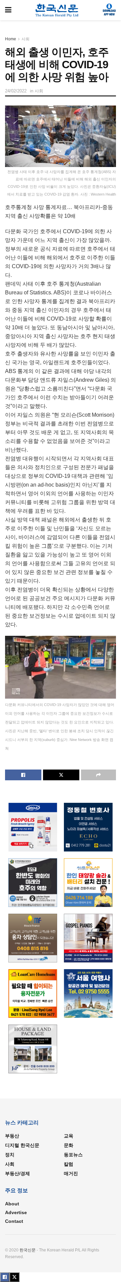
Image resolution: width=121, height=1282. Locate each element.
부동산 (12, 1136)
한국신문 (27, 1250)
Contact (14, 1221)
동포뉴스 (73, 1154)
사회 (26, 39)
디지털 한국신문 (22, 1145)
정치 (9, 1154)
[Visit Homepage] (57, 10)
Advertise (16, 1212)
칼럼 (68, 1164)
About (12, 1203)
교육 (68, 1136)
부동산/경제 (17, 1173)
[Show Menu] (8, 10)
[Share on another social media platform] (98, 775)
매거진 (71, 1173)
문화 (68, 1145)
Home (10, 39)
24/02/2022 (16, 90)
